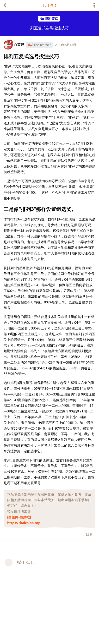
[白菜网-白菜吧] (19, 517)
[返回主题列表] (5, 5)
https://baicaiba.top (23, 522)
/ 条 (48, 5)
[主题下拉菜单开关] (94, 5)
